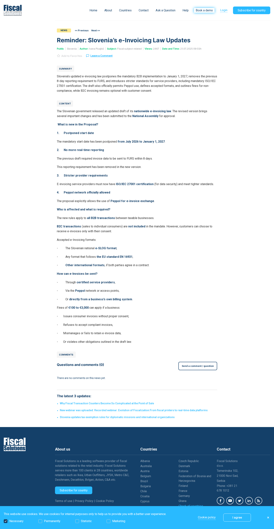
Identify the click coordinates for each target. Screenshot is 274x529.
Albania (145, 461)
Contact (144, 10)
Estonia (183, 471)
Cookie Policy (105, 501)
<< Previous (82, 30)
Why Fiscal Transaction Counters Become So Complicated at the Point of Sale (107, 403)
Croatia (144, 496)
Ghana (182, 501)
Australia (146, 466)
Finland (183, 486)
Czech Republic (189, 461)
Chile (143, 491)
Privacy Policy (84, 501)
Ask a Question (165, 10)
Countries (125, 10)
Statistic (86, 521)
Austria (144, 471)
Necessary (16, 521)
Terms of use (64, 501)
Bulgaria (145, 486)
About (108, 10)
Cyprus (144, 501)
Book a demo (204, 10)
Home (93, 10)
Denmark (184, 466)
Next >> (95, 30)
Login (223, 10)
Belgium (145, 476)
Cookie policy (207, 517)
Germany (184, 496)
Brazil (144, 481)
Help (185, 10)
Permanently (52, 521)
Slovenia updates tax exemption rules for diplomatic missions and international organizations (117, 417)
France (183, 491)
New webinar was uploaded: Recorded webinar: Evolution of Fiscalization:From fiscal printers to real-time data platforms (134, 410)
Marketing (118, 521)
